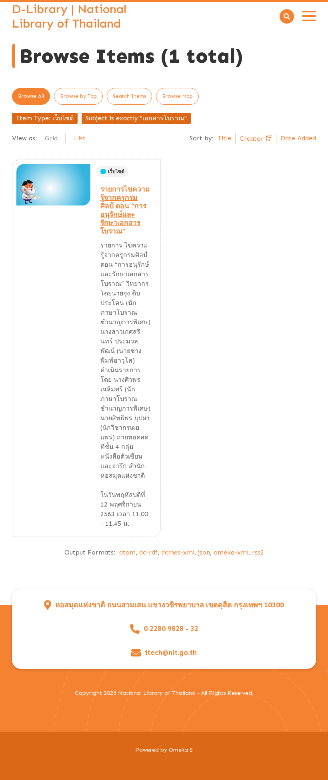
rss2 (258, 552)
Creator (253, 138)
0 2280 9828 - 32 (171, 628)
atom (127, 552)
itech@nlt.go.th (171, 652)
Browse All (31, 96)
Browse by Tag (78, 96)
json (204, 552)
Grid (51, 138)
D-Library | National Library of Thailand (69, 16)
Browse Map (177, 96)
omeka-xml (231, 552)
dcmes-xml (177, 552)
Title (224, 138)
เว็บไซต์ (116, 171)
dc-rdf (148, 552)
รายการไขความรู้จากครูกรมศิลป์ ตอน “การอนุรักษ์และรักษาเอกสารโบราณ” (125, 210)
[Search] (287, 16)
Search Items (129, 96)
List (80, 138)
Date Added (298, 138)
